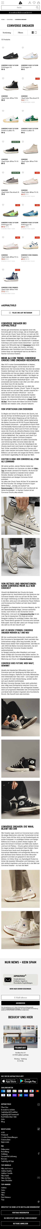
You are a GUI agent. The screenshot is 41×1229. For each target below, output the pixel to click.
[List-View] (35, 32)
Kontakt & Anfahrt (8, 1109)
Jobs (3, 1119)
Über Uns (4, 1107)
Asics (3, 1190)
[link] (20, 2)
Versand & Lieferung (9, 1156)
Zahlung (4, 1154)
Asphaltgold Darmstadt (10, 1114)
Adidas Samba (6, 1171)
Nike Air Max (6, 1178)
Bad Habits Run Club (9, 1117)
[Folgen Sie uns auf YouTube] (38, 1178)
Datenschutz (5, 1139)
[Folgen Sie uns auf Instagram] (39, 1104)
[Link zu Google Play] (28, 1081)
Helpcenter (5, 1149)
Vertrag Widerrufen (20, 1213)
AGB (3, 1132)
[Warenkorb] (38, 3)
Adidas (3, 1187)
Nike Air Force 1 (7, 1168)
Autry (3, 1192)
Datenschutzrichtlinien (13, 1008)
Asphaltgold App (7, 1161)
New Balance (6, 1197)
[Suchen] (37, 8)
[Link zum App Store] (9, 1081)
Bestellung (5, 1151)
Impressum (5, 1142)
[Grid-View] (32, 32)
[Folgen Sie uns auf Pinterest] (39, 1202)
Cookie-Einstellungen (9, 1137)
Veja (2, 1199)
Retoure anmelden (20, 1224)
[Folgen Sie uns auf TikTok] (39, 1129)
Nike (2, 1194)
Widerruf (4, 1134)
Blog (3, 1121)
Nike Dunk (5, 1175)
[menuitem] (7, 32)
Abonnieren (20, 1003)
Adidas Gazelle (6, 1173)
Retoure (4, 1158)
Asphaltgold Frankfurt (9, 1112)
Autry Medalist (6, 1180)
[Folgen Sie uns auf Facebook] (38, 1153)
